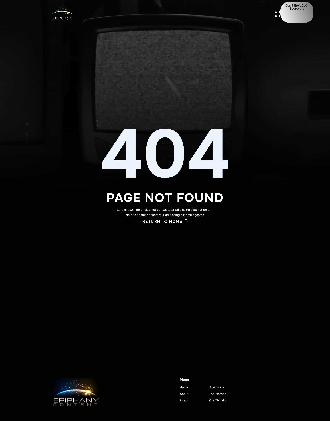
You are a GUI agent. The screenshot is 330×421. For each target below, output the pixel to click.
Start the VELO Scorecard (297, 7)
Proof (184, 400)
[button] (277, 14)
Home (184, 387)
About (184, 394)
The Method (218, 394)
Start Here (216, 387)
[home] (62, 14)
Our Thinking (218, 400)
